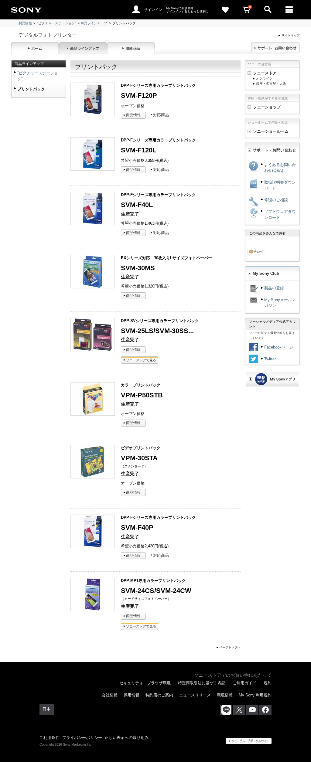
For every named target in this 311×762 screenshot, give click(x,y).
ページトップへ (230, 647)
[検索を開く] (268, 9)
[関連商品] (131, 48)
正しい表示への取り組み (127, 737)
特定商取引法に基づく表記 (201, 683)
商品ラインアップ (93, 23)
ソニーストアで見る (141, 360)
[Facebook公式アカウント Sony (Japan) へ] (265, 710)
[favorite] (225, 9)
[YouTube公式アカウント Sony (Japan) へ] (252, 710)
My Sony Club (266, 273)
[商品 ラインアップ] (83, 48)
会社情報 (110, 695)
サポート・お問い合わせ (274, 150)
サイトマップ (291, 35)
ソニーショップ (267, 107)
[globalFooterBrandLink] (249, 741)
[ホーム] (35, 48)
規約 (268, 683)
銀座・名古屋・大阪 (271, 83)
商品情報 (133, 115)
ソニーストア (265, 73)
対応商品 (161, 115)
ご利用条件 (49, 737)
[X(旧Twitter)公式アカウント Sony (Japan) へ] (239, 710)
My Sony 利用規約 (255, 695)
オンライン (264, 78)
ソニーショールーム (271, 131)
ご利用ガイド (244, 683)
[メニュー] (289, 9)
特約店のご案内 (159, 695)
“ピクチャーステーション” (56, 23)
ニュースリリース (195, 695)
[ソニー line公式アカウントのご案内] (226, 710)
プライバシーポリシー (82, 737)
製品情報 (25, 23)
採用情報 (131, 695)
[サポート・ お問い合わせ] (275, 48)
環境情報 (225, 695)
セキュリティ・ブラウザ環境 (145, 683)
